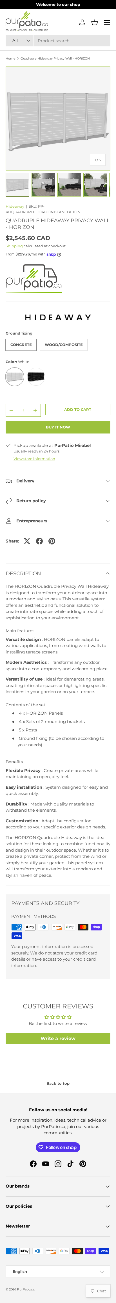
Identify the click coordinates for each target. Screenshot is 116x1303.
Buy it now (58, 427)
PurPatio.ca (25, 1289)
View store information (34, 458)
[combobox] (58, 40)
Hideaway (15, 206)
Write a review (58, 1038)
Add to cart (77, 409)
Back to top (58, 1083)
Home (10, 58)
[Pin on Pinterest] (52, 541)
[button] (94, 22)
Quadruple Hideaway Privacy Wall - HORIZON (55, 58)
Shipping (14, 246)
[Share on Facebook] (39, 541)
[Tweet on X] (27, 541)
